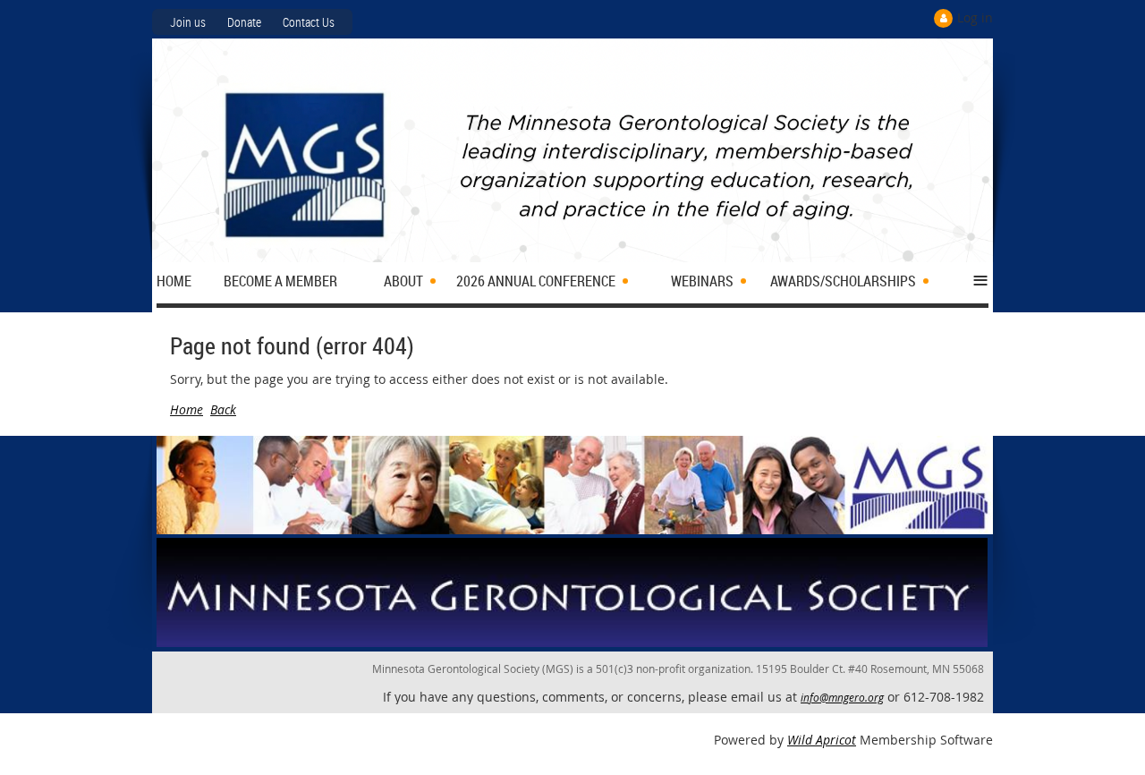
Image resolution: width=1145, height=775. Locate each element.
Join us (188, 21)
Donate (244, 21)
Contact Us (309, 21)
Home (186, 409)
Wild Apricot (821, 739)
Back (223, 409)
